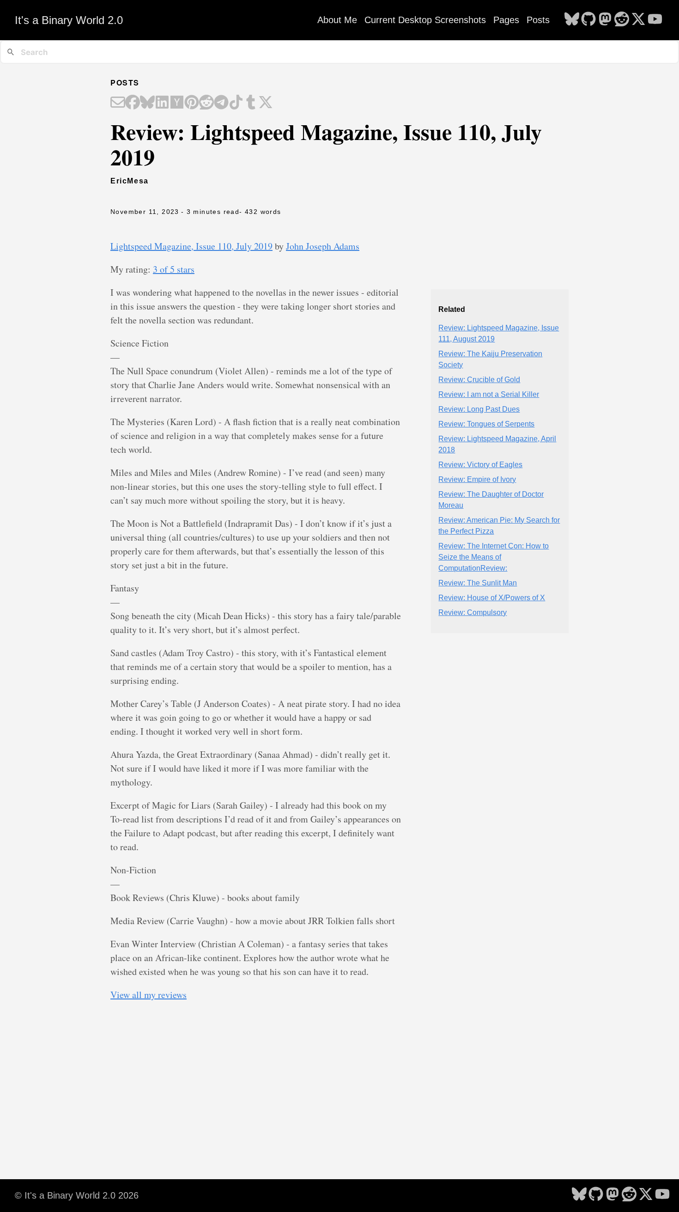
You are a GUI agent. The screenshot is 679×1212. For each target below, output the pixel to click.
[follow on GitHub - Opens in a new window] (588, 20)
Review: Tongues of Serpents (486, 424)
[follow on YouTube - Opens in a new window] (655, 20)
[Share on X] (265, 103)
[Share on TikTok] (236, 103)
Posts (538, 20)
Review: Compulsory (472, 612)
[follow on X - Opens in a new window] (638, 20)
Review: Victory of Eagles (480, 465)
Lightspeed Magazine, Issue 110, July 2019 (191, 246)
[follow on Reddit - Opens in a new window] (621, 20)
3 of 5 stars (173, 269)
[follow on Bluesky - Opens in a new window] (571, 20)
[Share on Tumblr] (250, 103)
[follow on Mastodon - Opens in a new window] (605, 20)
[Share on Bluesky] (147, 103)
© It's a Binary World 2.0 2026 (77, 1195)
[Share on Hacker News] (177, 103)
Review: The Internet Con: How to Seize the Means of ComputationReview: (493, 557)
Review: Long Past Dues (479, 409)
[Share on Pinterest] (191, 103)
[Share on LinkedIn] (162, 103)
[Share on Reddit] (206, 103)
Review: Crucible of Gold (479, 380)
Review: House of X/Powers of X (491, 598)
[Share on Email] (117, 103)
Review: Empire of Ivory (477, 479)
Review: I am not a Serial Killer (488, 394)
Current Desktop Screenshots (425, 20)
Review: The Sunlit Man (477, 583)
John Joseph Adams (322, 246)
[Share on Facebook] (132, 103)
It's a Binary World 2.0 (69, 20)
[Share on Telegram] (221, 103)
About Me (337, 20)
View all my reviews (148, 994)
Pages (506, 20)
